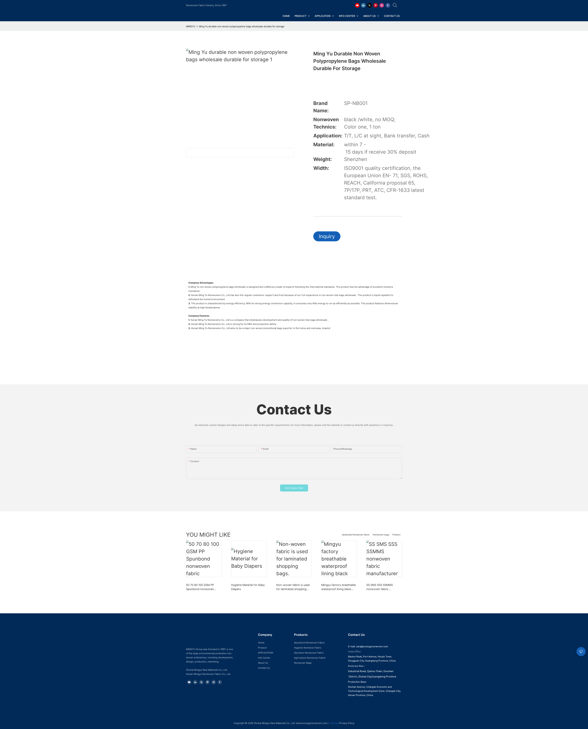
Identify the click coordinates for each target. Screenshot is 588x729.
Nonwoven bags (381, 534)
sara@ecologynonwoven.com (372, 646)
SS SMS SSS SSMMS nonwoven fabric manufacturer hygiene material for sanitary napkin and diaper (380, 587)
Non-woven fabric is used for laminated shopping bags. (293, 587)
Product (396, 534)
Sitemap (334, 723)
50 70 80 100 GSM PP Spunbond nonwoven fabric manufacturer (200, 587)
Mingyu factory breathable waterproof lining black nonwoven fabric (338, 587)
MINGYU (190, 26)
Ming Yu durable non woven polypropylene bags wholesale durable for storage (241, 26)
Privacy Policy (346, 723)
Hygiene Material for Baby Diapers (248, 587)
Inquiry (327, 236)
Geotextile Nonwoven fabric (356, 534)
